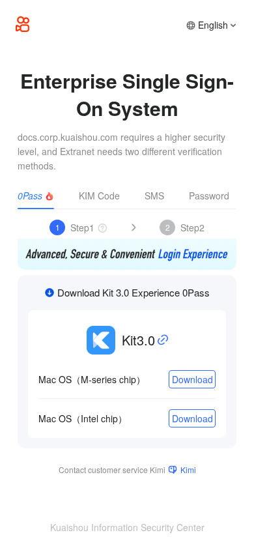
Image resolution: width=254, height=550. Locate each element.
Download (192, 379)
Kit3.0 (138, 339)
